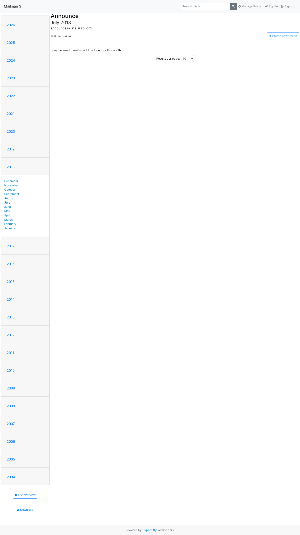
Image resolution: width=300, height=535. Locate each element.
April (7, 215)
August (9, 198)
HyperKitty (149, 530)
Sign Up (289, 6)
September (11, 194)
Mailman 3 (12, 6)
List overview (26, 495)
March (8, 219)
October (9, 189)
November (11, 185)
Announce (65, 15)
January (9, 228)
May (7, 211)
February (10, 224)
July (7, 202)
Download (26, 509)
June (7, 206)
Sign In (273, 6)
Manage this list (251, 6)
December (11, 181)
